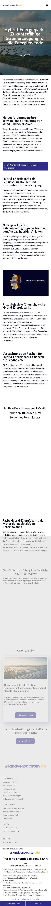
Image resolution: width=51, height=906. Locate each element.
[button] (45, 5)
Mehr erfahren (25, 741)
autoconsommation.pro (12, 796)
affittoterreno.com (10, 828)
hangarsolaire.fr (9, 789)
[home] (13, 5)
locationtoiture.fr (9, 785)
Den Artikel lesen (25, 715)
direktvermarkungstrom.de (13, 808)
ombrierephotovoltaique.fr (13, 799)
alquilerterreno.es (10, 842)
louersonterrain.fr (10, 782)
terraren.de (7, 818)
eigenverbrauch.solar (11, 815)
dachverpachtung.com (11, 812)
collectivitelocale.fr (10, 792)
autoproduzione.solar (11, 831)
